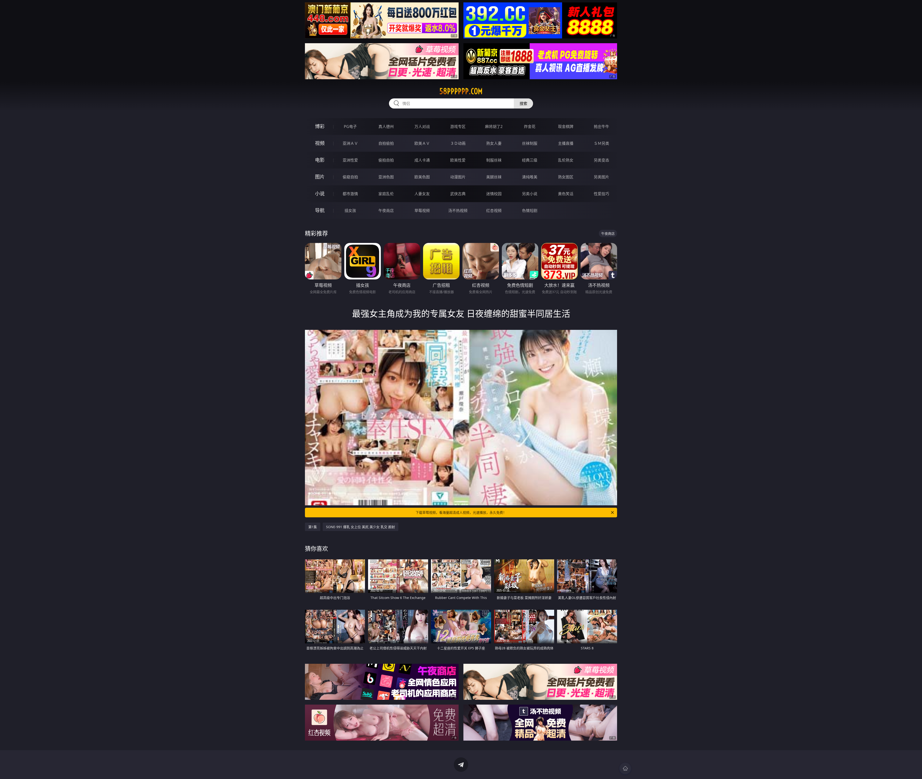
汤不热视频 (457, 210)
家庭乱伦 (386, 193)
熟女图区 (565, 177)
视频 (320, 143)
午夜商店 (386, 210)
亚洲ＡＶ (350, 143)
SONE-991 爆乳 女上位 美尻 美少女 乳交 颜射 (360, 527)
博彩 (320, 126)
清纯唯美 (529, 177)
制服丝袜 (494, 160)
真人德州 (386, 126)
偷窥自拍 (350, 177)
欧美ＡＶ (422, 143)
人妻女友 (422, 193)
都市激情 (350, 193)
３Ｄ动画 (458, 143)
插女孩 (350, 210)
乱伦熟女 (565, 160)
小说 (320, 193)
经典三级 (529, 160)
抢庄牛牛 (601, 126)
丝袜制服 (529, 143)
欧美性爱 (458, 160)
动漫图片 (458, 177)
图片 (320, 177)
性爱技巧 (601, 193)
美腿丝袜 (494, 177)
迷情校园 (494, 193)
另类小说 (529, 193)
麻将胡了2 (494, 126)
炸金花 (529, 126)
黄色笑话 (565, 193)
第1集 (312, 527)
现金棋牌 (565, 126)
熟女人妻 (494, 143)
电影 (320, 160)
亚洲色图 (386, 177)
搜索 (523, 103)
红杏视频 (494, 210)
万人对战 (422, 126)
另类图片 (601, 177)
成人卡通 (422, 160)
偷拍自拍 (386, 160)
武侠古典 (458, 193)
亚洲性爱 (350, 160)
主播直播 (565, 143)
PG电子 (350, 126)
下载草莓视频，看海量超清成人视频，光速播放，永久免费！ (461, 512)
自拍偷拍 (386, 143)
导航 (320, 210)
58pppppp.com (461, 91)
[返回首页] (625, 768)
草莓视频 (422, 210)
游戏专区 (458, 126)
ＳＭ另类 (601, 143)
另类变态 (601, 160)
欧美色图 (422, 177)
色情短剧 (529, 210)
